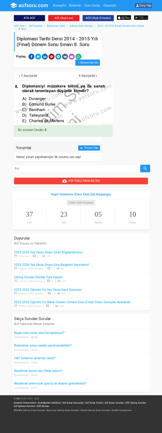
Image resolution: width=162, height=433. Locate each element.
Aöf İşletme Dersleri (24, 406)
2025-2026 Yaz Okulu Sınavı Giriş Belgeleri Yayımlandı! (51, 265)
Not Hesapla (88, 13)
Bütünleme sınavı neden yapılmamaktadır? (43, 345)
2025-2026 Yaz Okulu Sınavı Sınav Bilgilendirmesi (48, 252)
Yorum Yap (89, 148)
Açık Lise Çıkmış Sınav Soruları (63, 410)
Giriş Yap (143, 6)
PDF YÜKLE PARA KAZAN (81, 181)
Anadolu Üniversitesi (25, 403)
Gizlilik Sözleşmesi (122, 410)
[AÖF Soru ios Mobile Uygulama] (124, 17)
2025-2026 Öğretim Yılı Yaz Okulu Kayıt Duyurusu (48, 290)
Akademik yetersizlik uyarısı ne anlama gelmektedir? (50, 383)
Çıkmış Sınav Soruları (81, 25)
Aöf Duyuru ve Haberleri (30, 243)
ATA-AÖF (29, 18)
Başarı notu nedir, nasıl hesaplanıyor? (39, 333)
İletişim (106, 13)
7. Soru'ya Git (27, 76)
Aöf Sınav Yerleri (94, 403)
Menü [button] (118, 13)
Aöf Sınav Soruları (114, 403)
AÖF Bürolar (43, 406)
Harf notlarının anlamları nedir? (35, 358)
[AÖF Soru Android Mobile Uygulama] (141, 17)
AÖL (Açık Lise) (64, 18)
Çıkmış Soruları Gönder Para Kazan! (38, 277)
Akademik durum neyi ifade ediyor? (38, 371)
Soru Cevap (92, 5)
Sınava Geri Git (87, 62)
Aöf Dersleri (35, 25)
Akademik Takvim (65, 13)
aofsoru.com (29, 5)
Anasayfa (59, 5)
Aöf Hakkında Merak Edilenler (34, 324)
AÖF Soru (19, 25)
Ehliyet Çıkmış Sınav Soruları (95, 410)
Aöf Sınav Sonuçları (73, 403)
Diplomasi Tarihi (56, 25)
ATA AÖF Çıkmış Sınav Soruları (29, 410)
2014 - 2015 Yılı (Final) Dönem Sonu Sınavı (120, 25)
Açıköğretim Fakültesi (49, 403)
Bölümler (75, 5)
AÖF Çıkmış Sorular (135, 403)
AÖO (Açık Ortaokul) (98, 18)
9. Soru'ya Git (88, 76)
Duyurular (109, 5)
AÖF (18, 398)
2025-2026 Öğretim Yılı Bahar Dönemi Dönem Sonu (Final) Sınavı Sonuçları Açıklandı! (72, 302)
